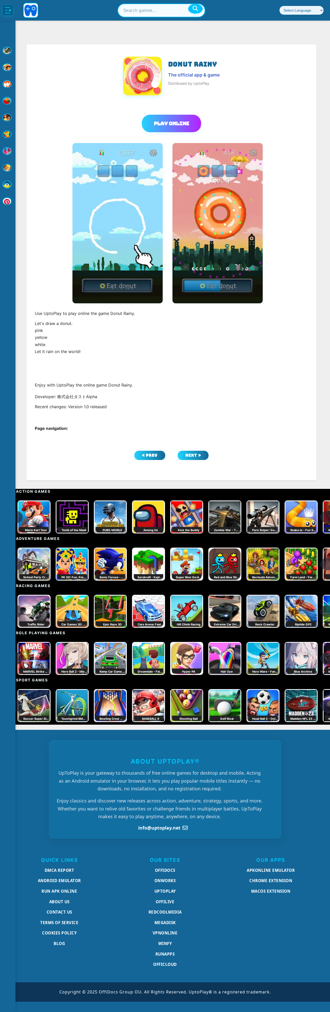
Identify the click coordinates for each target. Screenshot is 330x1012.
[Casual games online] (8, 100)
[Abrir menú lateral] (8, 10)
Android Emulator (59, 880)
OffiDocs (165, 870)
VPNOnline (165, 932)
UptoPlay (165, 891)
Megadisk (165, 922)
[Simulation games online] (8, 134)
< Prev (150, 455)
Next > (193, 455)
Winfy (165, 943)
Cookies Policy (59, 932)
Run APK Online (59, 891)
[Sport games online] (8, 151)
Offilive (165, 901)
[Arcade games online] (8, 67)
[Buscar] (195, 9)
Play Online (171, 123)
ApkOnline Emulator (271, 870)
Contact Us (59, 912)
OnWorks (165, 880)
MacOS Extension (271, 891)
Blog (59, 943)
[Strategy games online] (8, 167)
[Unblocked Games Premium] (8, 201)
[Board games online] (8, 84)
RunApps (165, 954)
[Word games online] (8, 184)
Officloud (165, 964)
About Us (59, 901)
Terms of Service (59, 922)
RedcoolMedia (165, 912)
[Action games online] (8, 50)
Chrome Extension (270, 880)
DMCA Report (59, 870)
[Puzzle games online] (8, 117)
